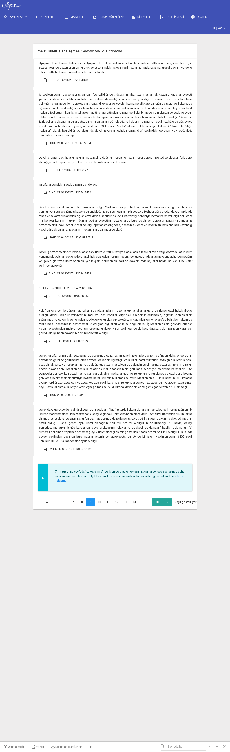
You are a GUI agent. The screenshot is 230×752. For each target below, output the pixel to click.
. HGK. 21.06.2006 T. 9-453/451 (68, 395)
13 (125, 502)
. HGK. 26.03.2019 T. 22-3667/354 (70, 143)
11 (108, 502)
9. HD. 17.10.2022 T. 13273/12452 (70, 273)
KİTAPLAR (47, 16)
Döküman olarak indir (68, 746)
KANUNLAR (16, 16)
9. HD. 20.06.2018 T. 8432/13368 (69, 296)
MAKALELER (78, 16)
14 (134, 502)
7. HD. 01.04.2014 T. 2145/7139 (68, 341)
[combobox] (162, 502)
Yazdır (39, 746)
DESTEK (201, 16)
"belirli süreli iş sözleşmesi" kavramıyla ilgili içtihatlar (80, 51)
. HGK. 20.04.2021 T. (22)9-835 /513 (71, 237)
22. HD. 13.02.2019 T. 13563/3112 (70, 449)
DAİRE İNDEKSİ (174, 16)
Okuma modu (16, 746)
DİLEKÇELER (145, 16)
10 (99, 502)
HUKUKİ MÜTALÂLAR (111, 16)
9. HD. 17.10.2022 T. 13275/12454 (70, 192)
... (38, 502)
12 (116, 502)
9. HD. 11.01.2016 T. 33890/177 (68, 170)
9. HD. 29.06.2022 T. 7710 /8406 (68, 80)
